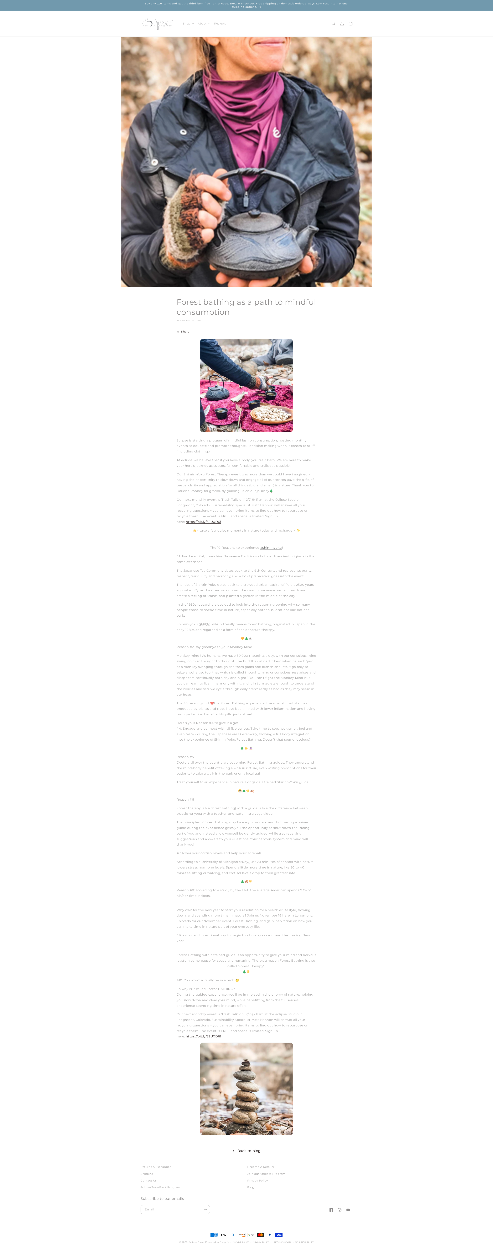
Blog (250, 1187)
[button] (188, 23)
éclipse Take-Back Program (160, 1187)
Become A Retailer (260, 1167)
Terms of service (282, 1242)
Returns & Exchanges (156, 1167)
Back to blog (249, 1151)
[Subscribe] (205, 1209)
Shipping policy (304, 1242)
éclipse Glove (197, 1242)
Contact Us (149, 1180)
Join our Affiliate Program (266, 1174)
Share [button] (185, 331)
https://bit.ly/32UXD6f (203, 522)
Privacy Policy (257, 1180)
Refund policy (241, 1242)
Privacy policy (261, 1242)
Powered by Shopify (217, 1242)
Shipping (147, 1174)
